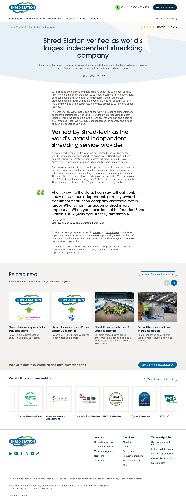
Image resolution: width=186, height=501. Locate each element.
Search (169, 18)
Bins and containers (133, 460)
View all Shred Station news (156, 274)
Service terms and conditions (160, 443)
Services (14, 18)
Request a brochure (133, 456)
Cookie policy (112, 479)
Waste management (104, 451)
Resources (54, 18)
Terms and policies (161, 437)
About (70, 18)
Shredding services (104, 442)
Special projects (102, 460)
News (21, 27)
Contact (94, 18)
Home (12, 27)
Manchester (112, 232)
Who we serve (33, 18)
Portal (159, 18)
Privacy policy (96, 479)
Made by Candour (18, 495)
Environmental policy (162, 453)
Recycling (99, 456)
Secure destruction (104, 446)
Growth (101, 75)
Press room (129, 451)
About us (127, 442)
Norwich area (100, 118)
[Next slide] (174, 283)
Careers (127, 446)
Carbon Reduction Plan (163, 458)
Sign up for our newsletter (156, 364)
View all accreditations (158, 379)
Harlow (97, 232)
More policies (158, 463)
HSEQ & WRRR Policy (162, 449)
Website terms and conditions (73, 479)
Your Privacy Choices (131, 479)
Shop (83, 18)
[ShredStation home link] (22, 7)
